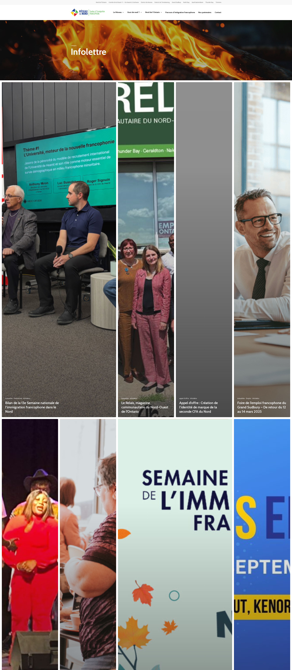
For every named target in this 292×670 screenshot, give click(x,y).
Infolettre (26, 398)
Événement (18, 398)
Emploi (248, 398)
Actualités (9, 398)
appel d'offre (184, 398)
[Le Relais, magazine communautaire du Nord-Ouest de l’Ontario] (146, 249)
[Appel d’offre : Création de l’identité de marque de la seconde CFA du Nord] (204, 249)
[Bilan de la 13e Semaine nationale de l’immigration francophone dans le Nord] (59, 249)
